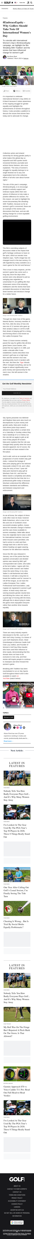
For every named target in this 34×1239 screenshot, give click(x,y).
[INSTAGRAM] (18, 727)
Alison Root (13, 56)
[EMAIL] (24, 727)
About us (17, 1186)
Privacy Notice (26, 400)
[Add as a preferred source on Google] (17, 1222)
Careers (17, 1207)
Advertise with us (17, 1210)
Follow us (18, 90)
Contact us (17, 1192)
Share (7, 90)
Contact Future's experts (17, 1189)
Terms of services (24, 398)
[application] (17, 230)
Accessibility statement (17, 1201)
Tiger (22, 362)
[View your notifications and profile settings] (12, 2)
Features (5, 18)
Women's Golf (8, 717)
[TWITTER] (14, 727)
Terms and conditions (17, 1195)
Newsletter (27, 90)
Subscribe (22, 2)
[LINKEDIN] (21, 727)
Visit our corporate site (23, 1231)
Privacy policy (17, 1198)
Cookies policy (17, 1204)
